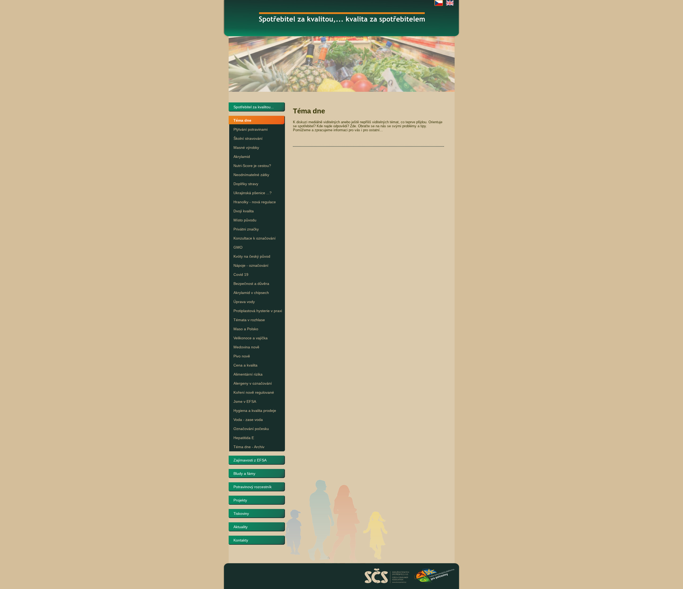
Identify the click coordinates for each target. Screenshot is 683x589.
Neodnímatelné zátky (251, 175)
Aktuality (240, 527)
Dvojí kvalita (243, 211)
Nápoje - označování (250, 265)
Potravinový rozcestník (252, 487)
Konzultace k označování (254, 238)
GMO (238, 247)
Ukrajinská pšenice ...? (252, 193)
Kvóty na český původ (251, 256)
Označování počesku (251, 429)
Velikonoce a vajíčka (250, 338)
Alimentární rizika (248, 374)
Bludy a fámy (244, 473)
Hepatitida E (243, 438)
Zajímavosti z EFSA (250, 460)
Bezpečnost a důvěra (251, 283)
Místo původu (244, 220)
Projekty (240, 500)
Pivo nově (241, 356)
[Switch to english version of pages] (450, 3)
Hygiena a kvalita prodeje (254, 410)
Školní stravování (248, 138)
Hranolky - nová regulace (254, 202)
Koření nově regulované (253, 392)
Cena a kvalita (245, 365)
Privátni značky (246, 229)
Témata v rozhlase (249, 320)
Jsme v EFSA (244, 401)
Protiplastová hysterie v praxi (257, 311)
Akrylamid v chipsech (251, 292)
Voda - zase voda (248, 419)
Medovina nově (246, 347)
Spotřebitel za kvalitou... (253, 107)
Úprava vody (244, 302)
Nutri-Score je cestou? (252, 166)
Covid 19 (240, 274)
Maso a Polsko (245, 329)
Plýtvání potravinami (250, 129)
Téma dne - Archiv (248, 447)
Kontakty (240, 540)
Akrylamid (241, 156)
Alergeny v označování (252, 383)
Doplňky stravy (245, 184)
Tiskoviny (241, 513)
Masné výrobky (246, 147)
